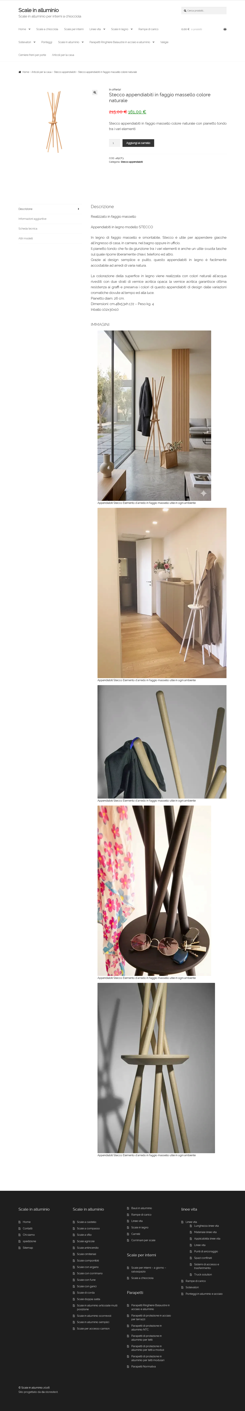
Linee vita (95, 29)
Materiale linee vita (205, 1232)
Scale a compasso (88, 1228)
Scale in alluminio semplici (93, 1322)
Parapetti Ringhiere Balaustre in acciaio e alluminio (120, 42)
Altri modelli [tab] (25, 238)
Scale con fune (86, 1279)
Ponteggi (46, 42)
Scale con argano (88, 1267)
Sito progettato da (29, 1392)
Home (22, 29)
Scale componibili (88, 1260)
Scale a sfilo (84, 1234)
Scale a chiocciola (47, 29)
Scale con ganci (86, 1286)
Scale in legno (119, 29)
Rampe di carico (148, 29)
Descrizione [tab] (25, 209)
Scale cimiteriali (86, 1254)
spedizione (29, 1241)
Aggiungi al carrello (138, 143)
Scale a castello (86, 1222)
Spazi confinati (203, 1257)
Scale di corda (86, 1292)
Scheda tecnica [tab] (27, 228)
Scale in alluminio (38, 10)
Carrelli (135, 1234)
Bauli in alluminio (141, 1208)
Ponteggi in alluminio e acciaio (204, 1293)
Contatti (27, 1228)
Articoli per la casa (63, 55)
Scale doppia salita (88, 1299)
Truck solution (203, 1274)
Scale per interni (74, 29)
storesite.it (51, 1392)
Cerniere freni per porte (32, 55)
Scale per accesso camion (93, 1328)
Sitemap (28, 1247)
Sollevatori (24, 42)
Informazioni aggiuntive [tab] (32, 218)
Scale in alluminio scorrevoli (94, 1315)
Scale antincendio (88, 1247)
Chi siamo (29, 1234)
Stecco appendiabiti (65, 72)
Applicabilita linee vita (207, 1238)
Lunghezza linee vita (206, 1225)
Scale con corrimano (90, 1273)
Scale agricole (85, 1241)
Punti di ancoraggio (206, 1251)
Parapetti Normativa (143, 1366)
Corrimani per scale (143, 1240)
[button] (95, 92)
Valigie (164, 42)
